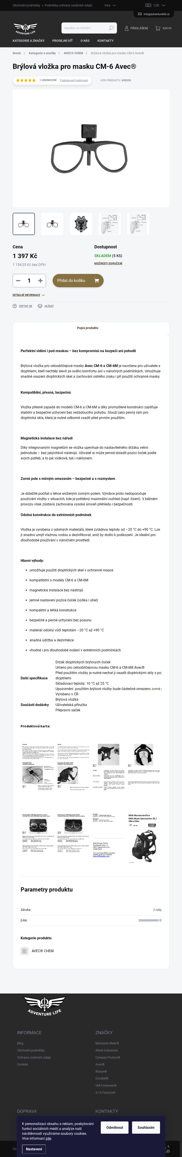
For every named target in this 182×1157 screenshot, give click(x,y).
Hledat (111, 28)
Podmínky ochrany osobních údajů (68, 5)
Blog (20, 1043)
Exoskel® (101, 1078)
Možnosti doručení (108, 263)
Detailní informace (26, 295)
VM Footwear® (106, 1085)
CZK (156, 5)
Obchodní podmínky (26, 5)
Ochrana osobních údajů (34, 1057)
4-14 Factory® (105, 1092)
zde (48, 1138)
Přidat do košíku (71, 280)
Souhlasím (146, 1127)
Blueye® (101, 1071)
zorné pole (160, 689)
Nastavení (34, 1149)
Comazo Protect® (107, 1057)
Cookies (22, 1064)
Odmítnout (114, 1127)
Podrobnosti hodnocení (74, 80)
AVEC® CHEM (43, 951)
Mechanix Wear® (107, 1043)
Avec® (100, 1064)
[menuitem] (30, 40)
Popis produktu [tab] (87, 328)
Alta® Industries (106, 1050)
